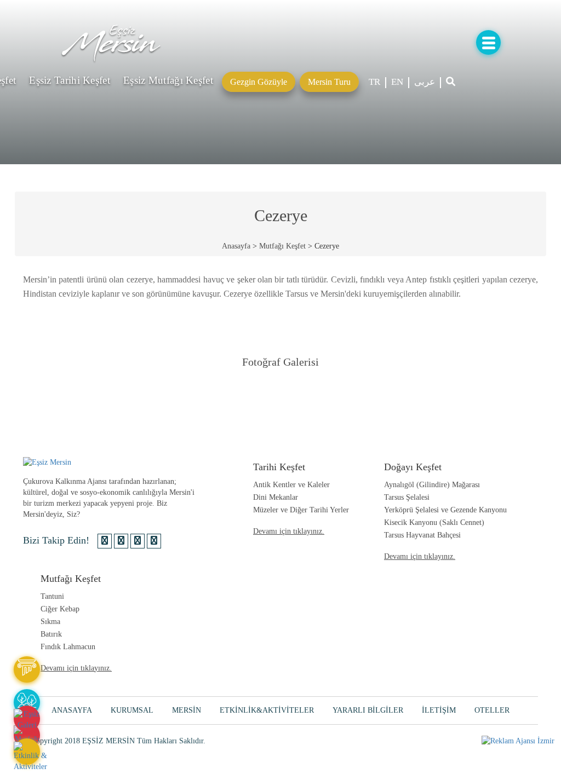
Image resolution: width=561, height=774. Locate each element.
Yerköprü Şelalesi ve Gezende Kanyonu (445, 510)
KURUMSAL (132, 710)
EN (397, 82)
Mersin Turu (329, 81)
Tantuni (52, 596)
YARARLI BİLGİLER (368, 710)
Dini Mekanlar (275, 497)
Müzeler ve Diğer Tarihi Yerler (301, 510)
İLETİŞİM (439, 710)
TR (374, 82)
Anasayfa (236, 246)
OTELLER (492, 710)
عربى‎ (424, 82)
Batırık (51, 634)
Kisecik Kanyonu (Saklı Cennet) (434, 522)
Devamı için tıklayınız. (288, 531)
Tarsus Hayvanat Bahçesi (422, 535)
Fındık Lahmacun (68, 647)
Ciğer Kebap (60, 609)
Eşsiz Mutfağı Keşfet (168, 80)
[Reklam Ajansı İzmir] (518, 741)
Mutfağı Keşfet (282, 246)
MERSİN (186, 710)
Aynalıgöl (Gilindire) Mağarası (432, 485)
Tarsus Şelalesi (407, 497)
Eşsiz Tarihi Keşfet (69, 80)
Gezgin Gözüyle (258, 81)
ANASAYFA (71, 710)
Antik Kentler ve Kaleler (291, 485)
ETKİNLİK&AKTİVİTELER (267, 710)
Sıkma (50, 621)
